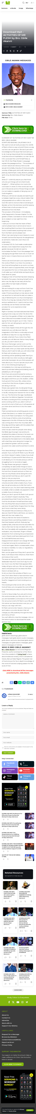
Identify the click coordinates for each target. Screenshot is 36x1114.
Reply (31, 694)
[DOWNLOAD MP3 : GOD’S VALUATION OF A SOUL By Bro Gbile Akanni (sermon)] (10, 885)
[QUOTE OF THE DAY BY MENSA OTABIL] (29, 857)
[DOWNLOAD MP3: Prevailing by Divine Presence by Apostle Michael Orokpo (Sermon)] (29, 825)
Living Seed (22, 654)
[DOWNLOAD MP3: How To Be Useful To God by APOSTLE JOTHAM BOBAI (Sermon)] (10, 967)
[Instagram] (10, 771)
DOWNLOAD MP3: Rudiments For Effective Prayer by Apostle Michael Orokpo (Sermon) (12, 815)
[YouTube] (18, 1002)
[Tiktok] (10, 777)
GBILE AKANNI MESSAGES (13, 104)
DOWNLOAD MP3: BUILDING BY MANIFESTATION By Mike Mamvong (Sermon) (25, 895)
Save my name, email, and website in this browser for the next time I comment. (18, 747)
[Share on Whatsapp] (13, 50)
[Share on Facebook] (7, 50)
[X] (26, 764)
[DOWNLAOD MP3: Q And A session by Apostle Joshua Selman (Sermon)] (25, 967)
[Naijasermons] (8, 2)
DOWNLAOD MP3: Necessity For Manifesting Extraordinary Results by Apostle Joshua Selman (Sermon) (25, 923)
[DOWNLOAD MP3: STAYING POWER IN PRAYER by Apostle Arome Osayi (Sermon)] (10, 941)
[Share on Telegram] (17, 50)
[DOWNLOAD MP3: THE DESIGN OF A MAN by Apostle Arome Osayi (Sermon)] (10, 911)
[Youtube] (26, 771)
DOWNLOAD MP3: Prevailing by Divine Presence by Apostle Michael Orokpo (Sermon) (11, 824)
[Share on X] (10, 50)
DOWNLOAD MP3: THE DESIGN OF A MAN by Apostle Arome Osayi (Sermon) (9, 921)
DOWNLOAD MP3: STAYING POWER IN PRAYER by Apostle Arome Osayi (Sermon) (10, 951)
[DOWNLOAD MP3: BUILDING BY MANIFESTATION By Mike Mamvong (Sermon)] (25, 885)
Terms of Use (12, 1111)
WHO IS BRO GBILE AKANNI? (14, 107)
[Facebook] (10, 764)
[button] (30, 1110)
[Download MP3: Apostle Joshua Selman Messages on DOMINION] (25, 941)
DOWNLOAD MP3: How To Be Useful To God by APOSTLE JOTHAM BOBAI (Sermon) (10, 977)
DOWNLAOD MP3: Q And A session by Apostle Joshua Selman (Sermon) (25, 976)
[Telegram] (26, 777)
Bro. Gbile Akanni (8, 649)
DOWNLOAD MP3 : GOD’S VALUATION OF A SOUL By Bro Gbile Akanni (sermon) (9, 895)
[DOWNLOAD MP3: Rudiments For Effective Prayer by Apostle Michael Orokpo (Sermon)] (29, 816)
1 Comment (6, 47)
